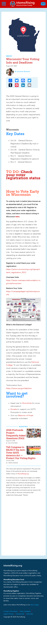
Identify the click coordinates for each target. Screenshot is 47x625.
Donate (13, 409)
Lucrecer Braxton (23, 71)
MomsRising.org (22, 3)
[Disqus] (23, 525)
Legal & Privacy (8, 614)
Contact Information (10, 611)
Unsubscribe (20, 614)
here (17, 216)
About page (34, 605)
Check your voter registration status (23, 175)
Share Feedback (25, 611)
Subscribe (29, 614)
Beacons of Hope (25, 415)
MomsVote (9, 56)
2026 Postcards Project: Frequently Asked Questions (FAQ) (16, 434)
